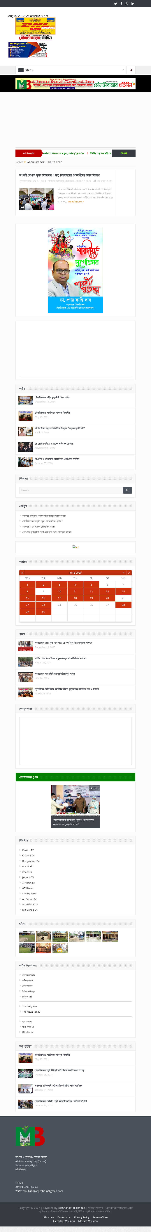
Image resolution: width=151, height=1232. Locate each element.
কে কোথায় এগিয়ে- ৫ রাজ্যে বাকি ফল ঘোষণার (54, 443)
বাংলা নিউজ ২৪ (28, 1026)
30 (43, 611)
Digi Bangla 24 (29, 909)
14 (123, 591)
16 (43, 598)
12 (91, 591)
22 (27, 605)
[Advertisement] (75, 122)
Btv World (27, 866)
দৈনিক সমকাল (27, 986)
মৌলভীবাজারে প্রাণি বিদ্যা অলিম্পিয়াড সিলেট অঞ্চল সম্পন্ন (59, 1070)
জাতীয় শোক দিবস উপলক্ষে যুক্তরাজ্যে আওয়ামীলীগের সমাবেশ (60, 658)
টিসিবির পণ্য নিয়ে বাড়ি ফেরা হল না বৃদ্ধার (84, 153)
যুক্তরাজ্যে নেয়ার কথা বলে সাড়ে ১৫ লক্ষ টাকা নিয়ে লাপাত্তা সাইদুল (63, 642)
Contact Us (64, 1217)
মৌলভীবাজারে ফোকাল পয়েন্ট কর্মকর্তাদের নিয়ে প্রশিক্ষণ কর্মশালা (61, 1101)
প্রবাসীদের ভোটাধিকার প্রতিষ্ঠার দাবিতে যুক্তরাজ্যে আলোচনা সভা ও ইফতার (67, 689)
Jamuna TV (28, 877)
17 (59, 598)
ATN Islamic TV (30, 904)
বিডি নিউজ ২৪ (27, 1032)
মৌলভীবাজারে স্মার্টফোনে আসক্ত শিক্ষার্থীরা (52, 412)
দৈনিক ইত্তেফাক (28, 975)
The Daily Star (29, 1006)
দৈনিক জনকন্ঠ (27, 996)
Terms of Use (100, 1217)
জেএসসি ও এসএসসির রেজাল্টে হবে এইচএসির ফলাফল (57, 459)
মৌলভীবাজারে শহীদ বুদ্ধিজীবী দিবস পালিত (52, 397)
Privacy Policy (81, 1217)
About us (48, 1217)
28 (123, 605)
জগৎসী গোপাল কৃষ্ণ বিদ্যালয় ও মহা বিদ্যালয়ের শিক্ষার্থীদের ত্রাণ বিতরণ (59, 175)
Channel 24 (28, 855)
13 (107, 591)
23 (43, 605)
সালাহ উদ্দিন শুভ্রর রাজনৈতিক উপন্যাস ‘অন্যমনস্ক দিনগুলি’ (60, 428)
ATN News (27, 888)
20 (107, 598)
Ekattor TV (28, 850)
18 (75, 598)
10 (59, 591)
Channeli (27, 872)
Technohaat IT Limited (72, 1208)
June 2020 (75, 572)
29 (27, 611)
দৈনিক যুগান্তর (27, 980)
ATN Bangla (28, 882)
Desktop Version (64, 1221)
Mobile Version (88, 1221)
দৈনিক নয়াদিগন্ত (28, 991)
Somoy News (29, 893)
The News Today (31, 1011)
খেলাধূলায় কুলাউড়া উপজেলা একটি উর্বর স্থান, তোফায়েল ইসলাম (46, 532)
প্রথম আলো (27, 1021)
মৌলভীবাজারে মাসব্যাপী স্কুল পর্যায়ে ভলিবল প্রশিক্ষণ (42, 521)
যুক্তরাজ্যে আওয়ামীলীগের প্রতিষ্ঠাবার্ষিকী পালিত (55, 673)
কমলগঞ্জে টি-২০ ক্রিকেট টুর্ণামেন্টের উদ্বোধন (38, 526)
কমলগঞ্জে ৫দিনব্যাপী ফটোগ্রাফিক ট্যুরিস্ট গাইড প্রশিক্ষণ (58, 1085)
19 (91, 598)
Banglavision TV (30, 861)
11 (75, 591)
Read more (75, 201)
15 (27, 598)
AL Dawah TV (29, 899)
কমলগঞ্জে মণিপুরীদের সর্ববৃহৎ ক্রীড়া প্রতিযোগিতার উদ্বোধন (44, 515)
